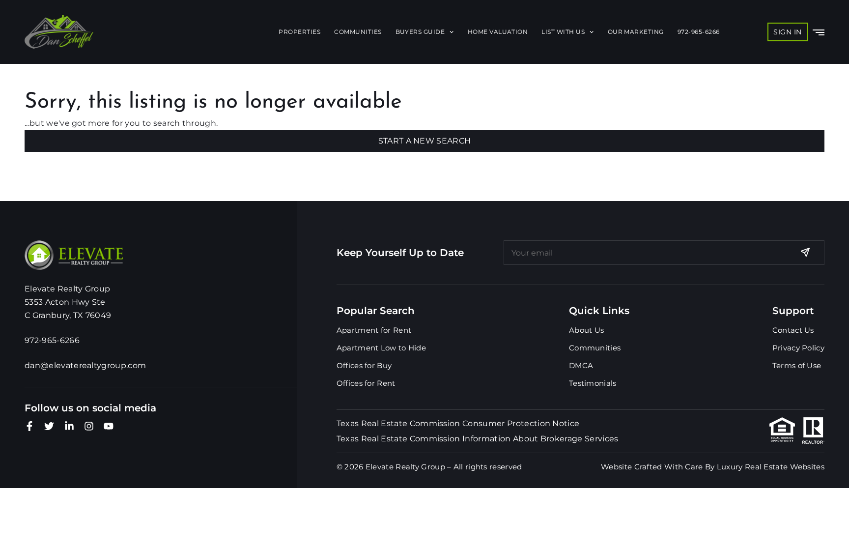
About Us (586, 330)
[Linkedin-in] (69, 426)
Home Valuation (498, 31)
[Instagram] (89, 426)
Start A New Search (424, 140)
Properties (299, 31)
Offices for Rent (366, 383)
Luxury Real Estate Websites (770, 466)
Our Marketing (636, 31)
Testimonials (593, 383)
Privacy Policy (798, 347)
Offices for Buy (364, 365)
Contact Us (793, 330)
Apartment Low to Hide (381, 347)
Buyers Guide (420, 31)
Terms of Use (796, 365)
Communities (357, 31)
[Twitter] (49, 426)
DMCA (581, 365)
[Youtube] (108, 426)
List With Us (563, 31)
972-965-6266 (699, 31)
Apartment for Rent (374, 330)
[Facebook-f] (29, 426)
